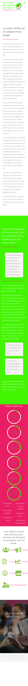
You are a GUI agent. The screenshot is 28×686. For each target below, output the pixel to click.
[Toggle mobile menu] (25, 3)
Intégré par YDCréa (16, 658)
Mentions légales (17, 656)
